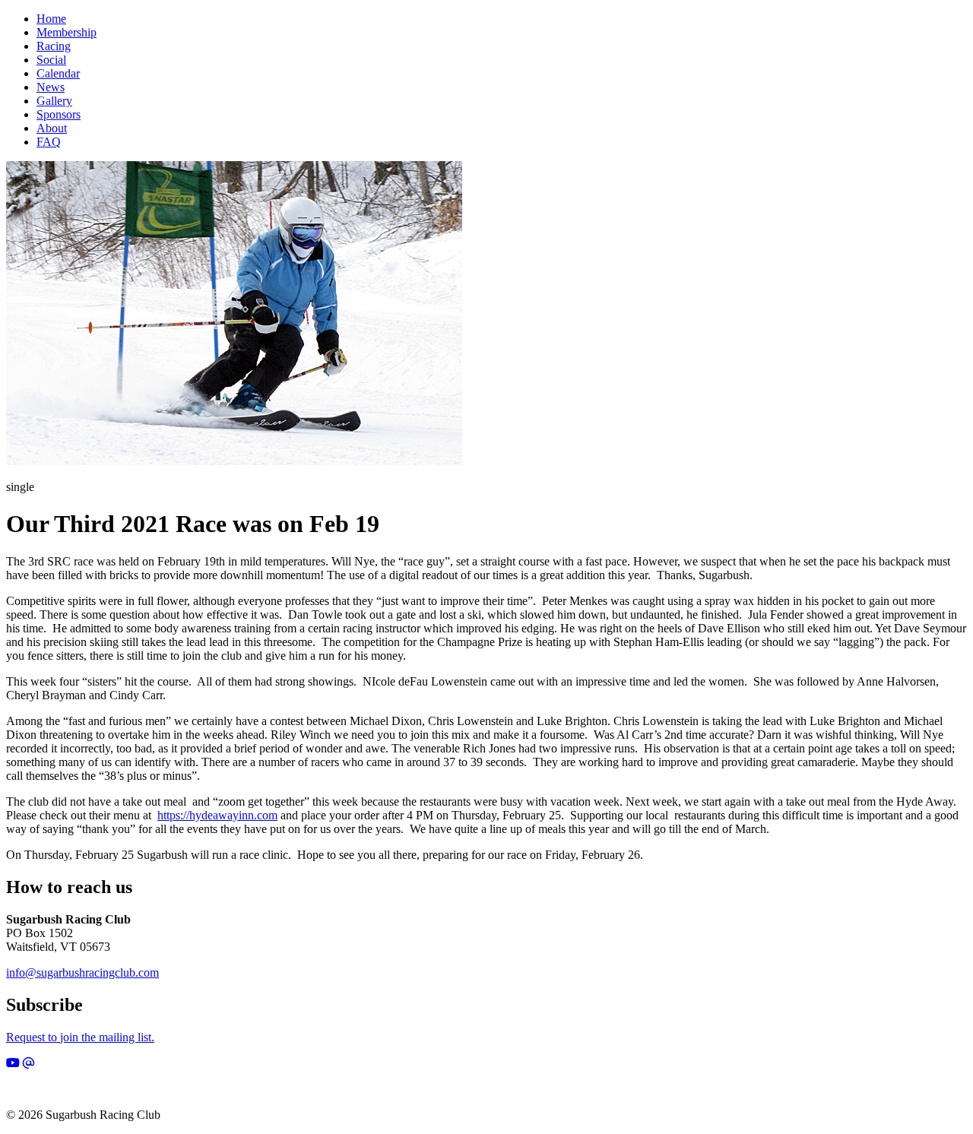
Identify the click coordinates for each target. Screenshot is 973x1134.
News (50, 87)
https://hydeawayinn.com (217, 815)
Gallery (54, 100)
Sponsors (58, 114)
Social (51, 59)
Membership (66, 32)
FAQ (48, 141)
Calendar (58, 73)
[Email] (29, 1062)
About (51, 128)
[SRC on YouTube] (13, 1062)
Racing (53, 46)
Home (51, 18)
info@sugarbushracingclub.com (82, 972)
